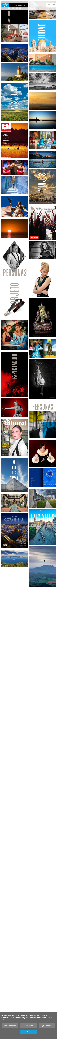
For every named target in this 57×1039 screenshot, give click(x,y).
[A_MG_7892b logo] (42, 120)
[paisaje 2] (14, 102)
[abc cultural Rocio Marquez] (14, 437)
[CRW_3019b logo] (14, 335)
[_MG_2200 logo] (42, 159)
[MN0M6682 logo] (14, 185)
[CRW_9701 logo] (14, 228)
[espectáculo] (14, 374)
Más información (10, 1026)
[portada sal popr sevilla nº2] (14, 140)
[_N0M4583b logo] (14, 503)
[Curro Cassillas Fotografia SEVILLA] (14, 5)
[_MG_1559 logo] (42, 279)
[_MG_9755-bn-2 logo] (42, 379)
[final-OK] (42, 223)
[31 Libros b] (42, 348)
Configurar (28, 1026)
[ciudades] (42, 36)
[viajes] (42, 186)
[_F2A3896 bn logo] (42, 250)
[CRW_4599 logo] (42, 566)
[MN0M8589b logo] (42, 101)
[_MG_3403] (42, 498)
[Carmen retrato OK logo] (42, 453)
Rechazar (48, 1026)
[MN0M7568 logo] (14, 72)
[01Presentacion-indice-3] (42, 477)
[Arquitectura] (14, 475)
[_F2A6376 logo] (14, 407)
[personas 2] (42, 419)
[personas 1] (14, 258)
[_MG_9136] (42, 63)
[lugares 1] (42, 527)
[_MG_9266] (42, 317)
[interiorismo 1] (14, 21)
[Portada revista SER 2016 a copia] (14, 530)
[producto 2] (14, 298)
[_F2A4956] (14, 167)
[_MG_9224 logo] (14, 53)
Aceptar (29, 1032)
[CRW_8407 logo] (14, 558)
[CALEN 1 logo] (14, 206)
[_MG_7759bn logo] (42, 81)
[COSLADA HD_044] (42, 140)
